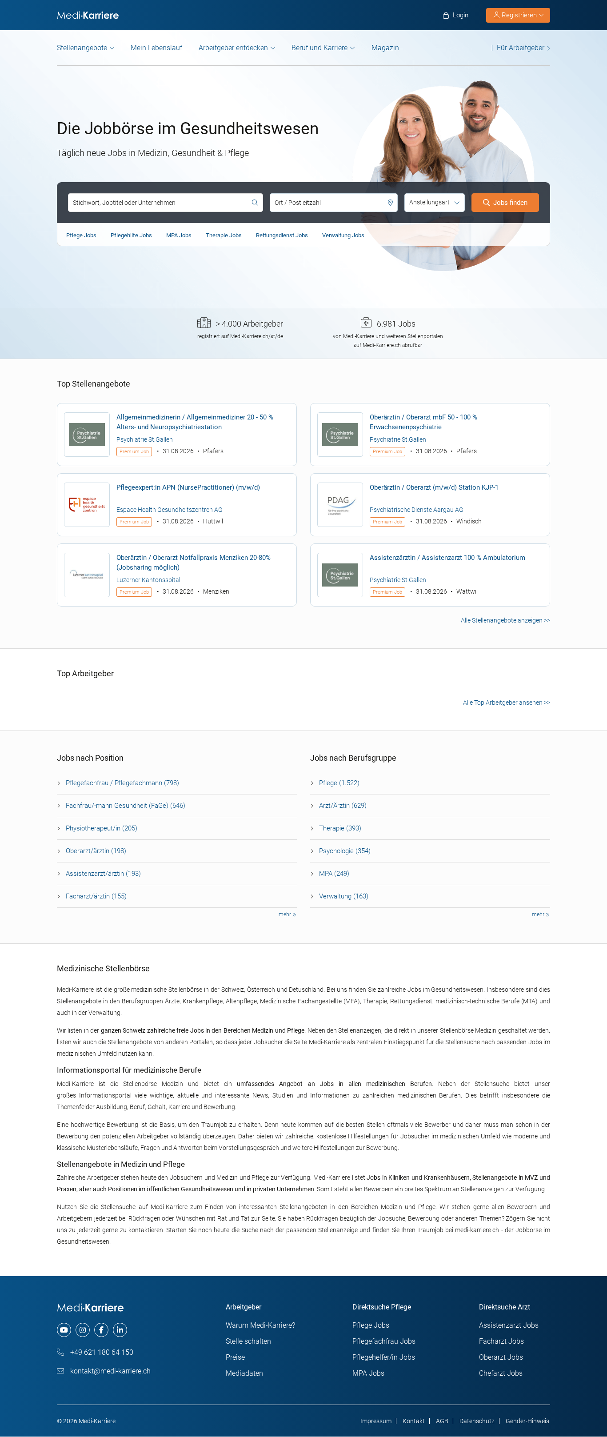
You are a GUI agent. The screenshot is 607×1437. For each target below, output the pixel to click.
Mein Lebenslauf (156, 48)
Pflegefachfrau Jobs (383, 1341)
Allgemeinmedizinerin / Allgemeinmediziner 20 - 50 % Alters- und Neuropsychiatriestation (194, 422)
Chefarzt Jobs (501, 1373)
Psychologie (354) (345, 851)
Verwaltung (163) (343, 896)
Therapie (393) (340, 828)
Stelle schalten (248, 1341)
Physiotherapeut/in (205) (101, 828)
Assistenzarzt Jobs (509, 1325)
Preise (235, 1357)
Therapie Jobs (224, 235)
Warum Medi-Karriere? (260, 1325)
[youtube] (64, 1330)
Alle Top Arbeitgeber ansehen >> (506, 702)
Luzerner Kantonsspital (148, 579)
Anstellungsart (429, 202)
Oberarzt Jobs (501, 1357)
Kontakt (414, 1421)
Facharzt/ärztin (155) (96, 896)
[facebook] (101, 1330)
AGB (442, 1421)
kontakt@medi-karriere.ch (109, 1371)
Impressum (375, 1421)
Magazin (385, 48)
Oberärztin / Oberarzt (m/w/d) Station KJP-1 (434, 487)
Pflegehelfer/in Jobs (383, 1357)
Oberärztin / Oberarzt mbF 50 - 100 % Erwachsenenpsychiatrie (423, 422)
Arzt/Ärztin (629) (343, 806)
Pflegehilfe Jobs (131, 235)
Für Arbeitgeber (520, 48)
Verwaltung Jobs (343, 235)
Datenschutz (477, 1421)
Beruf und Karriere (319, 48)
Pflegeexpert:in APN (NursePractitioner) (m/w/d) (188, 487)
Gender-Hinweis (527, 1421)
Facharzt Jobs (501, 1341)
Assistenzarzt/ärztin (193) (103, 874)
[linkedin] (120, 1330)
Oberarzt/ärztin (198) (96, 851)
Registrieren (519, 15)
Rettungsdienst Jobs (282, 235)
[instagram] (83, 1330)
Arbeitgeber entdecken (233, 48)
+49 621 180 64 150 (100, 1352)
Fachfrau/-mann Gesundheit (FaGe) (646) (125, 806)
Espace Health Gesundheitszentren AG (169, 509)
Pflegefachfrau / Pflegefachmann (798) (122, 783)
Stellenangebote (82, 48)
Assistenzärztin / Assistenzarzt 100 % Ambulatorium (447, 558)
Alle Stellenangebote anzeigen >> (505, 620)
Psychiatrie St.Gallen (144, 439)
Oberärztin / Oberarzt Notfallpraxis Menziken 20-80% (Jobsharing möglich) (193, 562)
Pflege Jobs (81, 235)
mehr (285, 914)
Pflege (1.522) (339, 783)
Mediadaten (244, 1373)
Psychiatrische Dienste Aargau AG (416, 509)
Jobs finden (510, 203)
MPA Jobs (179, 235)
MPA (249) (334, 874)
